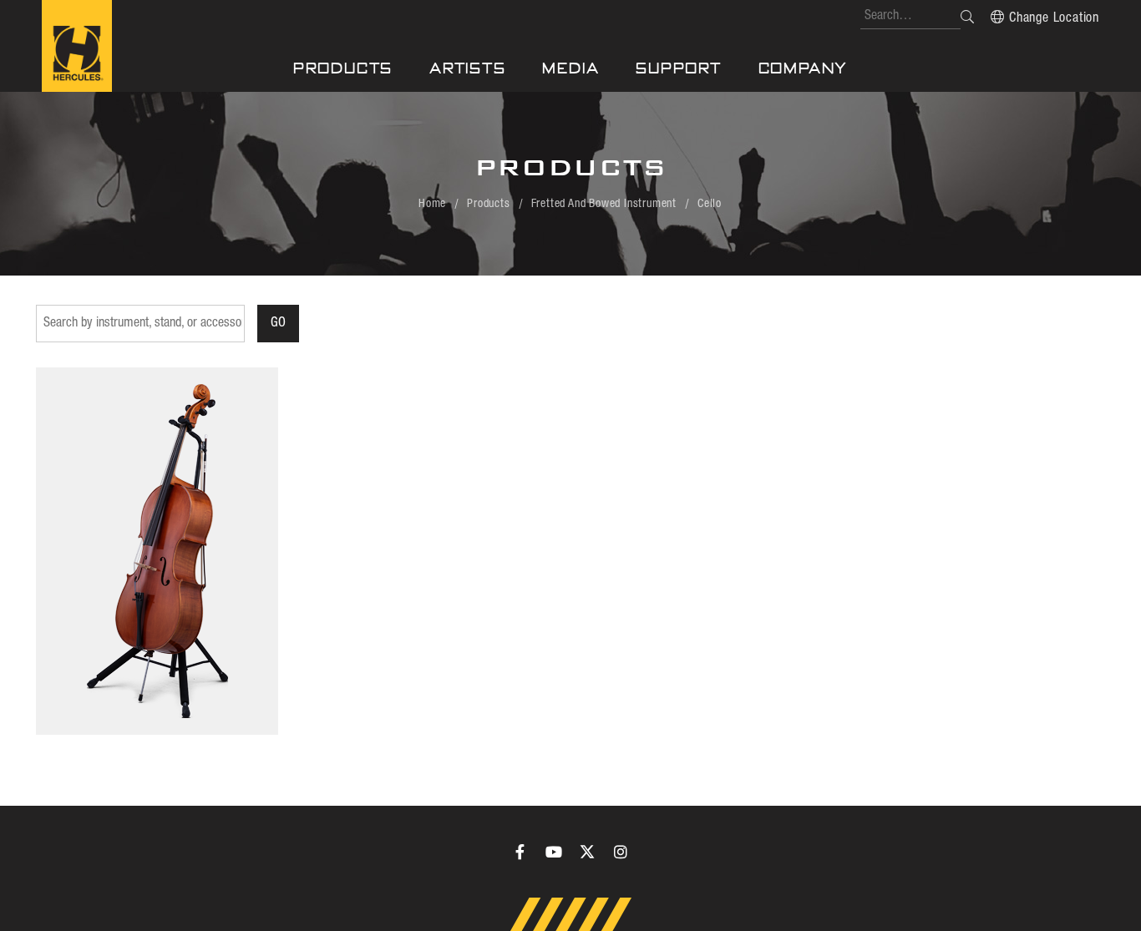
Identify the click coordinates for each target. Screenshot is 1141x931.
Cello (709, 204)
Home (432, 204)
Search (967, 16)
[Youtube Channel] (553, 851)
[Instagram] (620, 851)
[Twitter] (587, 851)
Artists (467, 68)
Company (803, 68)
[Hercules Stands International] (77, 46)
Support (679, 68)
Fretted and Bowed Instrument (604, 204)
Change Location (1054, 18)
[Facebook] (520, 851)
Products (343, 68)
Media (570, 68)
